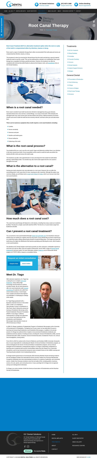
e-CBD (89, 457)
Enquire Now (14, 263)
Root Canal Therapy (74, 91)
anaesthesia (51, 63)
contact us (41, 250)
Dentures (71, 94)
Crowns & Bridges (74, 88)
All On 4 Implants (73, 50)
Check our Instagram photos (94, 25)
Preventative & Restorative (76, 79)
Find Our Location (44, 5)
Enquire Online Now (66, 5)
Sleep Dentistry (32, 11)
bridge (41, 174)
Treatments (41, 11)
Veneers (71, 62)
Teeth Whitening (73, 82)
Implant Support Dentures (76, 68)
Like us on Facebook (94, 22)
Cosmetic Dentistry (74, 59)
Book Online (26, 263)
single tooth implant (32, 174)
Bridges (71, 71)
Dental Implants (21, 11)
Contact (78, 11)
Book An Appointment (85, 5)
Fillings (71, 85)
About (59, 11)
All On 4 (11, 11)
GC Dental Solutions (14, 4)
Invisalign (71, 56)
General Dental (73, 75)
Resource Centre (68, 11)
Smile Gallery (52, 11)
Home (5, 11)
